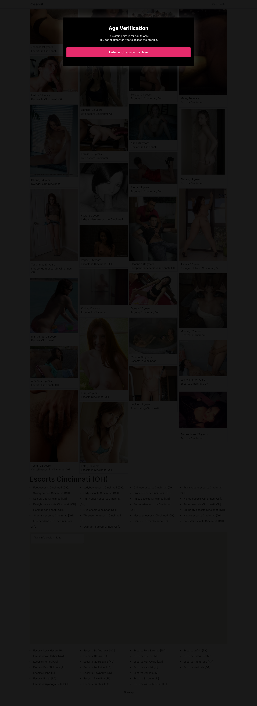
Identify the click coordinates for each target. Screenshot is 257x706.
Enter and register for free (128, 52)
